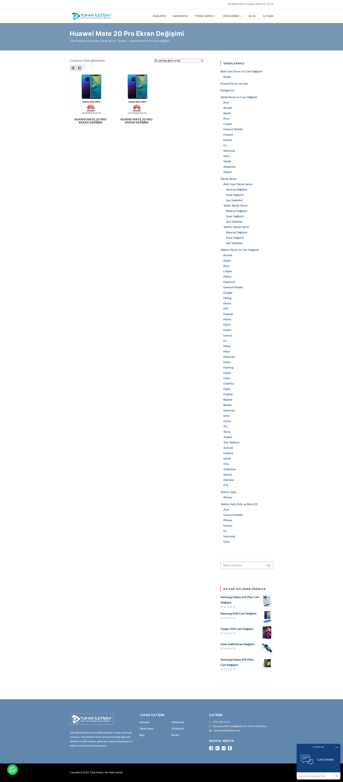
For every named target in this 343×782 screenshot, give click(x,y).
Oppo (226, 389)
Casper (227, 124)
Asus (226, 118)
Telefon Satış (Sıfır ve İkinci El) (238, 504)
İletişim (268, 15)
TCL (225, 426)
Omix (226, 378)
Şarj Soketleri (234, 200)
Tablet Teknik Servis (235, 205)
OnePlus (228, 383)
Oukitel (228, 394)
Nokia (227, 362)
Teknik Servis (204, 15)
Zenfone (228, 480)
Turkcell (228, 447)
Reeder (227, 405)
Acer (226, 102)
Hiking (227, 298)
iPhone (227, 497)
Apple (227, 76)
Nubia (227, 373)
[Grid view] (73, 68)
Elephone (229, 282)
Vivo (226, 464)
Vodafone (229, 166)
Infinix (227, 319)
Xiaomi (227, 172)
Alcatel (227, 107)
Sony (226, 156)
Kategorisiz (227, 90)
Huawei (228, 134)
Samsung (229, 150)
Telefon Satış (228, 492)
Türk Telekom (231, 442)
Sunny (227, 421)
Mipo (226, 351)
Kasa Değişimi (235, 195)
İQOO (227, 324)
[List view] (79, 68)
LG (225, 145)
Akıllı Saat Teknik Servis (238, 184)
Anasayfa (159, 15)
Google (227, 292)
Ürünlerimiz (231, 15)
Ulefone (228, 453)
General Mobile (233, 129)
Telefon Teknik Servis (236, 227)
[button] (12, 769)
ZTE (225, 485)
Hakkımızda (180, 15)
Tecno (227, 431)
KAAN (227, 330)
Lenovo (227, 140)
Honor (227, 303)
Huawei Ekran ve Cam (234, 83)
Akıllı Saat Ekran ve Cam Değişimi (241, 71)
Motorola (229, 357)
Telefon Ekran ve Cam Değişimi (239, 249)
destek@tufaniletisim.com (227, 731)
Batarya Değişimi (236, 189)
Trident (227, 437)
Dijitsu (227, 276)
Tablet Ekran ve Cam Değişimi (238, 97)
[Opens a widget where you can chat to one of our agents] (318, 761)
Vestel (227, 161)
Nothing (228, 367)
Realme (227, 399)
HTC (226, 308)
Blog (252, 15)
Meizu (227, 346)
